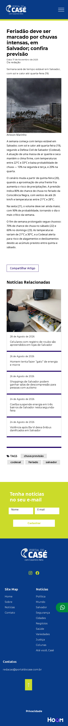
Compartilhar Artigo (22, 268)
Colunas (41, 644)
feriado (33, 462)
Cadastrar (34, 523)
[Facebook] (37, 573)
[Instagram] (30, 573)
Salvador (41, 607)
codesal (15, 462)
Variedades (43, 634)
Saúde (40, 628)
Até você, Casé (45, 650)
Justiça (40, 639)
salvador (51, 462)
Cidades (41, 618)
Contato (10, 612)
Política (40, 596)
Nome (15, 509)
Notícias (10, 607)
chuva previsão (34, 456)
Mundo (40, 601)
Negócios (41, 623)
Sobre (8, 601)
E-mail (41, 509)
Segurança (43, 612)
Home (8, 596)
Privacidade (34, 711)
